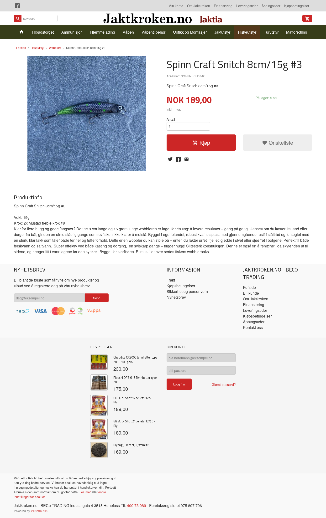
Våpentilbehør (153, 32)
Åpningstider (271, 5)
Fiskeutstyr (247, 32)
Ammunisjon (72, 32)
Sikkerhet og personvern (187, 291)
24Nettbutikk (39, 510)
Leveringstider (247, 5)
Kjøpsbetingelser (296, 5)
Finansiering (223, 5)
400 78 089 (136, 505)
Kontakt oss (253, 327)
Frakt (171, 280)
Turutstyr (271, 32)
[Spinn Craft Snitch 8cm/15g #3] (86, 113)
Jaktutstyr (222, 32)
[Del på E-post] (186, 159)
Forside (21, 48)
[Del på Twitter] (170, 159)
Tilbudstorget (43, 32)
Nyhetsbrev (176, 297)
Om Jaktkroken (198, 5)
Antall (171, 119)
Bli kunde (251, 293)
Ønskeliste (280, 142)
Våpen (128, 32)
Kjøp (205, 142)
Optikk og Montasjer (190, 32)
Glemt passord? (224, 384)
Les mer (85, 492)
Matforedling (296, 32)
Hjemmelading (102, 32)
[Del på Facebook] (178, 159)
